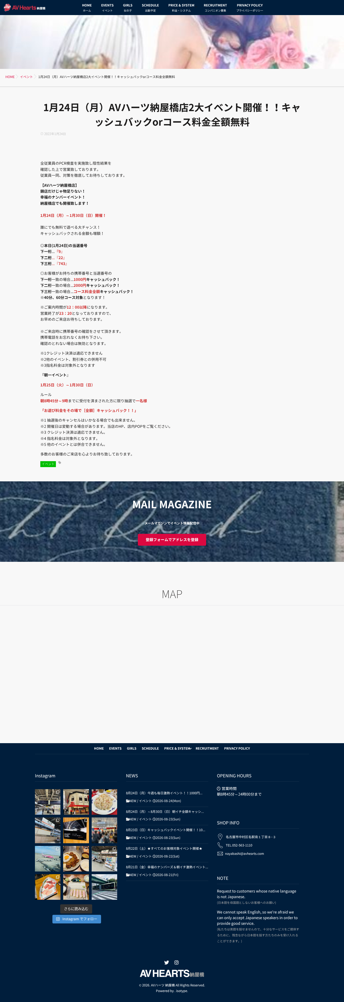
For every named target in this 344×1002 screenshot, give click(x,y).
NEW (132, 801)
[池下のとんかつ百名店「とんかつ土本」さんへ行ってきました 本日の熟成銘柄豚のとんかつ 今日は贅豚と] (76, 887)
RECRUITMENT (215, 8)
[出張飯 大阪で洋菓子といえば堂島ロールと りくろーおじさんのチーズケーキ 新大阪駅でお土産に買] (104, 830)
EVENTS (107, 8)
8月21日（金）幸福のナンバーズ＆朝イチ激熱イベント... (167, 867)
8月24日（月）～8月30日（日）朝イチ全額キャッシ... (165, 811)
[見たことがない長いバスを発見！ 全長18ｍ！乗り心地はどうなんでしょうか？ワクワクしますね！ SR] (104, 887)
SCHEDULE (150, 8)
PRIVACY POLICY (249, 8)
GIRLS (127, 8)
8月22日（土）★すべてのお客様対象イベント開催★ (164, 848)
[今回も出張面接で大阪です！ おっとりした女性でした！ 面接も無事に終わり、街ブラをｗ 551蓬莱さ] (76, 802)
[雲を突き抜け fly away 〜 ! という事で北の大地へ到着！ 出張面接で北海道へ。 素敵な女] (47, 859)
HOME (87, 8)
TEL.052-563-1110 (239, 845)
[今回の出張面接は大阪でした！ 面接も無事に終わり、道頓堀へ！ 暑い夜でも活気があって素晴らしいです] (47, 830)
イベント (48, 464)
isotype (181, 991)
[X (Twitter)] (167, 963)
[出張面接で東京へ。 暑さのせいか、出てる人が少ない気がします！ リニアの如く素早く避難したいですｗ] (76, 830)
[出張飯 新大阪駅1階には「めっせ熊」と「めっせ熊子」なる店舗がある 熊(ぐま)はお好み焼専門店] (76, 859)
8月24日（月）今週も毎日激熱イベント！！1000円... (164, 793)
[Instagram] (177, 963)
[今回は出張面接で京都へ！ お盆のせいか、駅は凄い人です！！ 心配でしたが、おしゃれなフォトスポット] (47, 802)
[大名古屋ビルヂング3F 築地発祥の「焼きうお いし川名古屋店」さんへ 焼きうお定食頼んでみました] (47, 887)
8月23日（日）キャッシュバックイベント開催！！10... (165, 830)
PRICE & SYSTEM (181, 8)
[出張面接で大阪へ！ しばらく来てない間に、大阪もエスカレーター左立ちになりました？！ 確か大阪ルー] (104, 859)
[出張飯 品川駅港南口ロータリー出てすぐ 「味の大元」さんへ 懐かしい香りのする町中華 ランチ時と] (104, 802)
